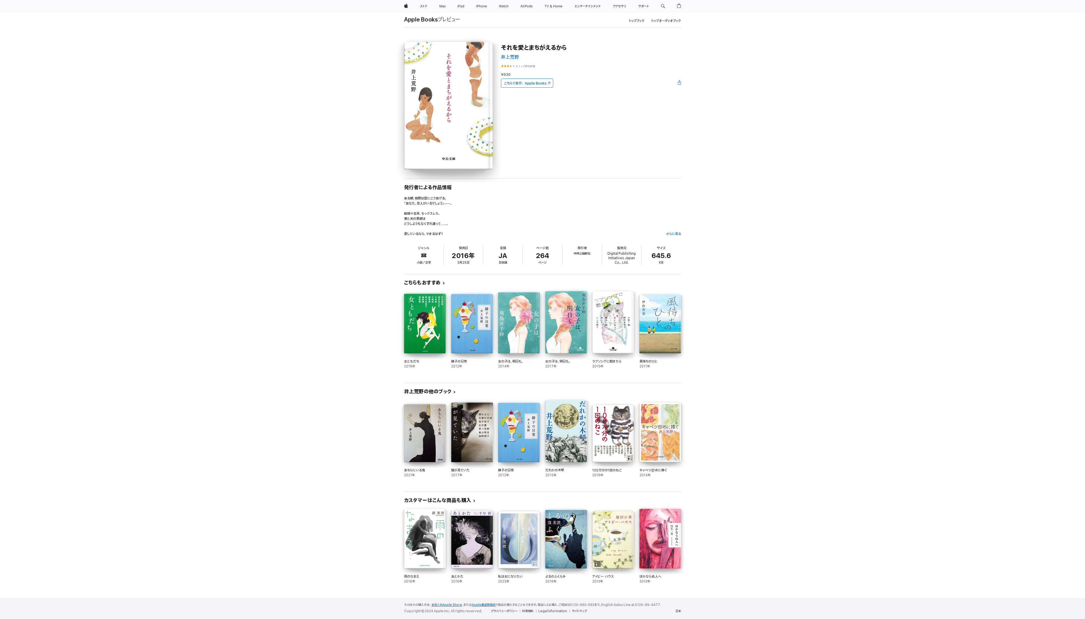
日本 (678, 611)
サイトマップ (579, 611)
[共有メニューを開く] (679, 83)
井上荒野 (510, 57)
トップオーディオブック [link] (666, 21)
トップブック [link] (637, 21)
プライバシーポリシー (504, 611)
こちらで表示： (525, 83)
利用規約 (527, 611)
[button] (663, 6)
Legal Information (552, 611)
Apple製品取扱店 (484, 605)
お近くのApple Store (446, 605)
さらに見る (673, 234)
